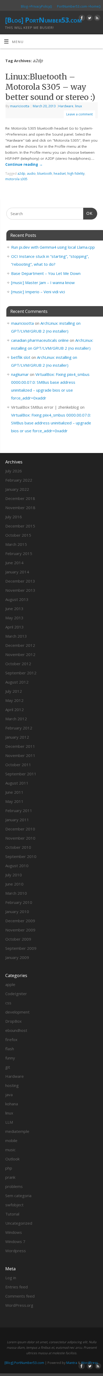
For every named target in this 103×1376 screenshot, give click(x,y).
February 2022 (18, 480)
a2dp (21, 173)
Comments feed (20, 1296)
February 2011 (18, 810)
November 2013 (20, 590)
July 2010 (13, 874)
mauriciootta (19, 106)
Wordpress (15, 1250)
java (9, 1094)
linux (78, 106)
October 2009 (18, 939)
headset (60, 173)
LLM (9, 1122)
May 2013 (14, 617)
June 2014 (14, 562)
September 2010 (20, 856)
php (8, 1168)
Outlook (12, 1158)
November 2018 (20, 507)
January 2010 (17, 911)
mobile (11, 1140)
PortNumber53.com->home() (78, 6)
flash (9, 1048)
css (8, 1002)
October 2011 (18, 764)
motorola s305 (16, 179)
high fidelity (76, 173)
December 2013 (20, 581)
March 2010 (16, 893)
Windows (13, 1232)
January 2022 (17, 489)
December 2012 (20, 645)
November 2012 (20, 654)
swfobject (14, 1204)
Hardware (65, 106)
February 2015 (18, 553)
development (17, 1012)
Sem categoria (18, 1195)
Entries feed (16, 1286)
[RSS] (96, 19)
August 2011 (17, 783)
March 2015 (16, 544)
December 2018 (20, 498)
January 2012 (17, 737)
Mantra (71, 1363)
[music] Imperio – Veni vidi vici (38, 291)
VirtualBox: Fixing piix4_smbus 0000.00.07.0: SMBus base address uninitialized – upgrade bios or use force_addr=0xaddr (51, 422)
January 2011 (17, 819)
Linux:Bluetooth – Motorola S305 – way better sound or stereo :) (50, 87)
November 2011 (20, 755)
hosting (12, 1085)
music (10, 1149)
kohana (11, 1103)
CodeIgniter (16, 993)
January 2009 (17, 957)
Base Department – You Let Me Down (46, 273)
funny (10, 1057)
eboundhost (16, 1030)
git (7, 1067)
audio (31, 173)
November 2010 (20, 838)
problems (14, 1186)
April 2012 (14, 709)
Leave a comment (79, 114)
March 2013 (16, 636)
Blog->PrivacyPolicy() (36, 6)
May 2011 (14, 801)
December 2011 (20, 746)
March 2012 (16, 718)
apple (10, 984)
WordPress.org (19, 1305)
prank (10, 1177)
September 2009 (20, 948)
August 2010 (17, 865)
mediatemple (17, 1131)
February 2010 (18, 902)
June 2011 (14, 792)
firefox (11, 1039)
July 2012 (13, 691)
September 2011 (20, 773)
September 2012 (20, 672)
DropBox (13, 1021)
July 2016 (13, 516)
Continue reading (24, 164)
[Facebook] (81, 19)
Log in (10, 1277)
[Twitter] (89, 19)
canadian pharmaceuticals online (40, 340)
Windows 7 (15, 1241)
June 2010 (14, 884)
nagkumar (20, 374)
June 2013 (14, 608)
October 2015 (18, 535)
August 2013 (17, 599)
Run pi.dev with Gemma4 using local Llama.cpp (53, 247)
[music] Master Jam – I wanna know (43, 282)
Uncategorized (18, 1223)
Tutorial (12, 1214)
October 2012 (18, 663)
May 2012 (14, 700)
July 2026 (13, 470)
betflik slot (20, 357)
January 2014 (17, 571)
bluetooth (44, 173)
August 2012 (17, 682)
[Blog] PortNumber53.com (43, 20)
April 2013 (14, 627)
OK (88, 213)
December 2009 (20, 920)
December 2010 (20, 828)
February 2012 (18, 727)
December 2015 (20, 526)
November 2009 (20, 929)
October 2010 (18, 847)
